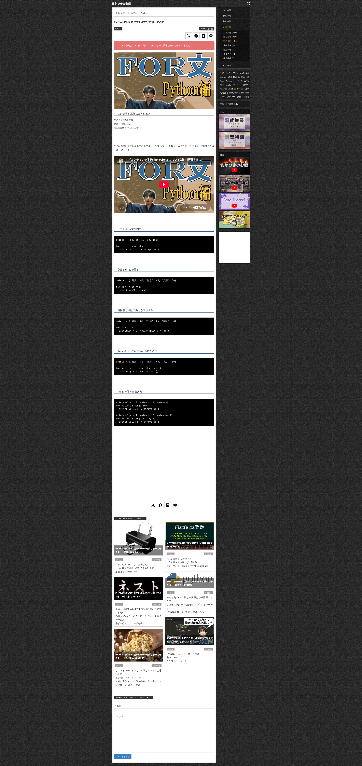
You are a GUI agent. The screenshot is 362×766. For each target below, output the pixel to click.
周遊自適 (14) (229, 53)
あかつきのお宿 (121, 3)
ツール (240, 80)
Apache (223, 88)
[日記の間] (237, 3)
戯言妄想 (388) (230, 32)
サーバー (237, 84)
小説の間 (227, 10)
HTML (235, 72)
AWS (246, 80)
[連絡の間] (242, 3)
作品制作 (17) (229, 49)
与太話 (223, 92)
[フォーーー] (164, 80)
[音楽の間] (225, 3)
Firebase (245, 92)
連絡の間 (227, 65)
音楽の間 (227, 15)
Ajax (222, 80)
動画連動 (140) (230, 40)
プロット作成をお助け (230, 104)
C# (247, 76)
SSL (243, 76)
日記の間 (227, 26)
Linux (222, 96)
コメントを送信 (123, 756)
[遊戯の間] (231, 3)
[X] (248, 3)
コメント (119, 716)
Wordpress (230, 80)
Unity (228, 84)
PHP (228, 72)
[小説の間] (219, 3)
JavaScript (244, 72)
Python (240, 88)
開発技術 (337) (230, 36)
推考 (222, 84)
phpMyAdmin (233, 92)
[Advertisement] (164, 466)
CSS (230, 76)
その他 (246, 96)
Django (223, 76)
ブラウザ (231, 96)
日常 (247, 88)
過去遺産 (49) (229, 45)
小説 (222, 72)
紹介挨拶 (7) (228, 58)
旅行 (239, 96)
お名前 (118, 705)
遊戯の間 (227, 21)
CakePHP (232, 88)
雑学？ (246, 84)
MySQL (236, 76)
